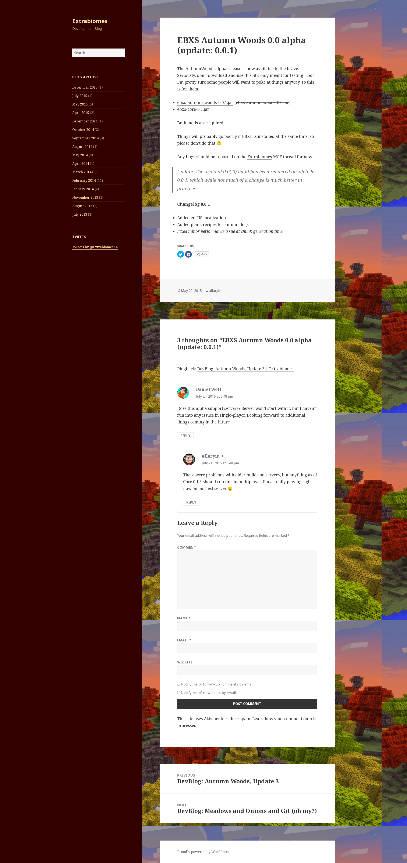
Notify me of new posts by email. (209, 692)
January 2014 (83, 189)
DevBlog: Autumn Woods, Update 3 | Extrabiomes (245, 369)
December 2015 (85, 87)
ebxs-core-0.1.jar (193, 109)
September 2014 (85, 138)
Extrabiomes (89, 21)
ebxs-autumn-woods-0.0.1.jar (205, 102)
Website (184, 662)
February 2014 (84, 180)
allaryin (215, 290)
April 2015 (80, 112)
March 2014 (81, 172)
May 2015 (80, 104)
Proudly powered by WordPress (203, 851)
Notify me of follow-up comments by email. (218, 684)
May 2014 (80, 155)
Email (184, 640)
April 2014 (80, 163)
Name (184, 618)
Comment (186, 547)
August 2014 (82, 146)
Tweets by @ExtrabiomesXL (95, 247)
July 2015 (79, 95)
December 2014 (85, 121)
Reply (185, 435)
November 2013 (85, 197)
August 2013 (82, 206)
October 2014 (83, 129)
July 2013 (79, 214)
